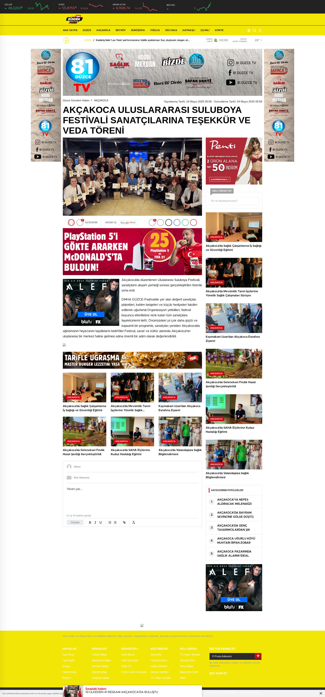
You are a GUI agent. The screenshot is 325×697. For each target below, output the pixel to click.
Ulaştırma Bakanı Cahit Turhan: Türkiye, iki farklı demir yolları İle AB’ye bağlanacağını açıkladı (143, 40)
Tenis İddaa (186, 666)
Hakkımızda (69, 672)
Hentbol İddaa (100, 666)
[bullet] (115, 522)
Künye (219, 30)
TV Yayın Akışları (160, 678)
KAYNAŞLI (188, 30)
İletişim (66, 678)
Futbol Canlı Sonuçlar (134, 672)
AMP (183, 678)
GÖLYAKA (171, 30)
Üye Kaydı (68, 660)
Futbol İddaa (99, 654)
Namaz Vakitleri (159, 672)
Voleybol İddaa (100, 678)
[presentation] (73, 40)
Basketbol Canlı (189, 672)
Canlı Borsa (127, 654)
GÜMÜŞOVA (138, 30)
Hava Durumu (158, 660)
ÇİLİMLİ (205, 30)
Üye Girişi (68, 654)
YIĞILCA (155, 30)
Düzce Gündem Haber (76, 100)
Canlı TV (126, 666)
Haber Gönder (158, 666)
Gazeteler (156, 654)
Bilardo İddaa (99, 672)
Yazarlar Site (187, 660)
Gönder (75, 522)
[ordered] (109, 522)
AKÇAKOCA (103, 30)
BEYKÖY (121, 30)
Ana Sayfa (70, 30)
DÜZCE (87, 30)
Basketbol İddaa (101, 660)
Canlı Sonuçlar (129, 660)
